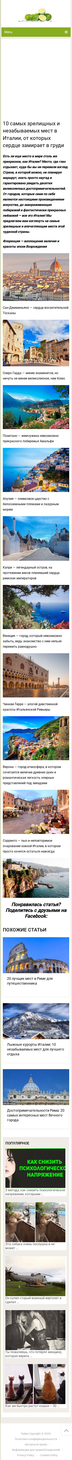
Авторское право (36, 1444)
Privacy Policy (25, 1455)
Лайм (24, 1433)
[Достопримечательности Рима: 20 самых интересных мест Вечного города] (36, 1087)
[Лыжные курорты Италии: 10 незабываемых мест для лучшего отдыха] (36, 1021)
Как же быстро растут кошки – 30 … (32, 1406)
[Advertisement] (36, 82)
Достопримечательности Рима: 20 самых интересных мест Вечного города (35, 1115)
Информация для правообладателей (36, 1449)
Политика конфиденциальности (36, 1439)
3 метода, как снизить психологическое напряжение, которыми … (35, 1192)
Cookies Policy (49, 1455)
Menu (8, 32)
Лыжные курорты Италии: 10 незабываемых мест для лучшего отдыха (35, 1049)
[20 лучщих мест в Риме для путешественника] (36, 955)
